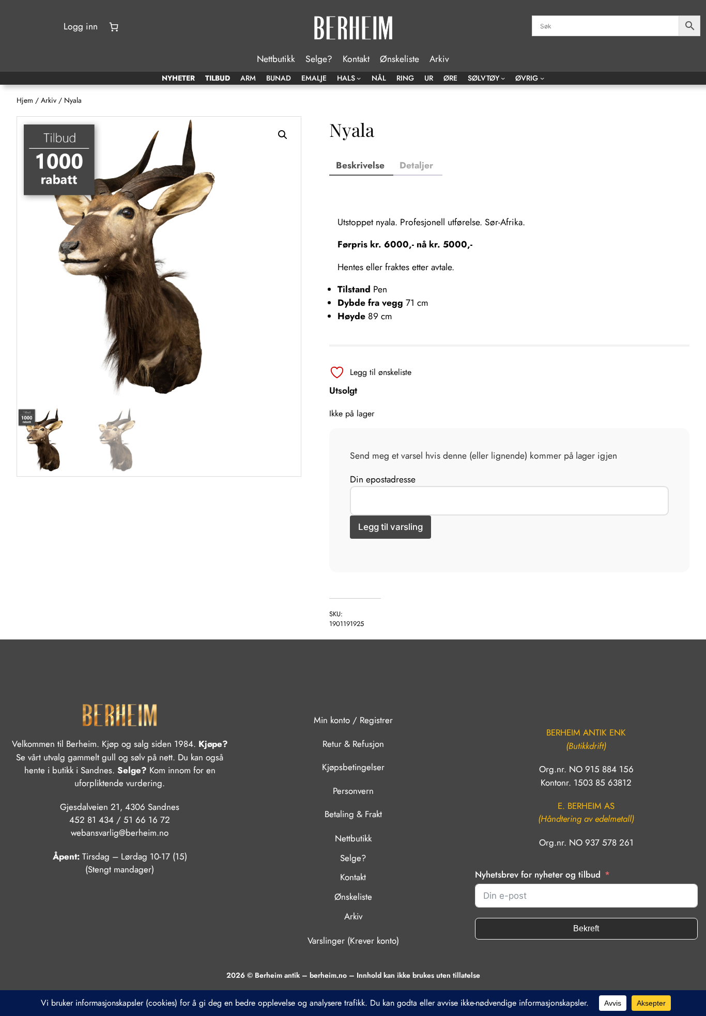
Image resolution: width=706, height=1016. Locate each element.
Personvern (353, 791)
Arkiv (48, 100)
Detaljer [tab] (416, 165)
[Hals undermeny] (359, 78)
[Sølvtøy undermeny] (503, 78)
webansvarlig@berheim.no (119, 832)
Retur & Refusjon (353, 744)
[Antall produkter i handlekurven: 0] (113, 26)
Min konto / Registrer (353, 720)
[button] (282, 135)
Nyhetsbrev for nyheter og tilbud (538, 874)
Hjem (25, 100)
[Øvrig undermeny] (542, 78)
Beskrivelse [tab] (360, 165)
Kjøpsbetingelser (353, 767)
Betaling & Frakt (353, 814)
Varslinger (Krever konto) (353, 940)
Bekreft (586, 928)
